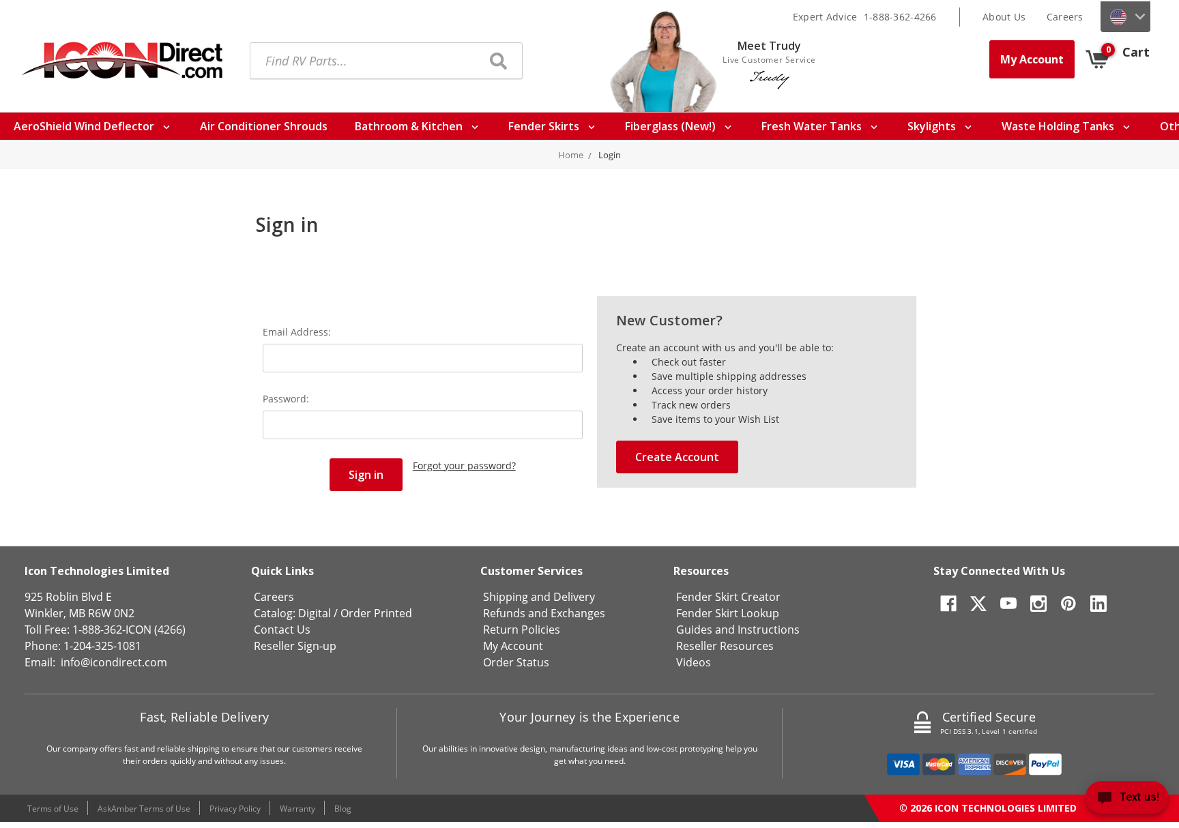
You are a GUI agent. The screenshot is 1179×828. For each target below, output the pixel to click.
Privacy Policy (235, 808)
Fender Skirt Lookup (727, 613)
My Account (1032, 59)
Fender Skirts (545, 126)
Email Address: (297, 331)
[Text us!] (1127, 800)
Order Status (516, 662)
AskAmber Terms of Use (144, 808)
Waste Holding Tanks (1059, 126)
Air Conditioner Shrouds (264, 126)
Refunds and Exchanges (544, 613)
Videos (693, 662)
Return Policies (521, 629)
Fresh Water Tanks (812, 126)
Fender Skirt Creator (728, 596)
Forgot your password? (464, 465)
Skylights (933, 126)
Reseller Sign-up (295, 645)
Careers (1065, 16)
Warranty (297, 808)
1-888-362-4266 (900, 16)
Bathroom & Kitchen (410, 126)
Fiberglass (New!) (671, 126)
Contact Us (282, 629)
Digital (314, 613)
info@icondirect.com (114, 662)
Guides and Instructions (738, 629)
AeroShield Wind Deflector (85, 126)
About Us (1003, 16)
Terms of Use (52, 808)
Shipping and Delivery (539, 596)
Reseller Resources (725, 645)
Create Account (677, 456)
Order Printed (376, 613)
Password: (286, 398)
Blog (342, 808)
